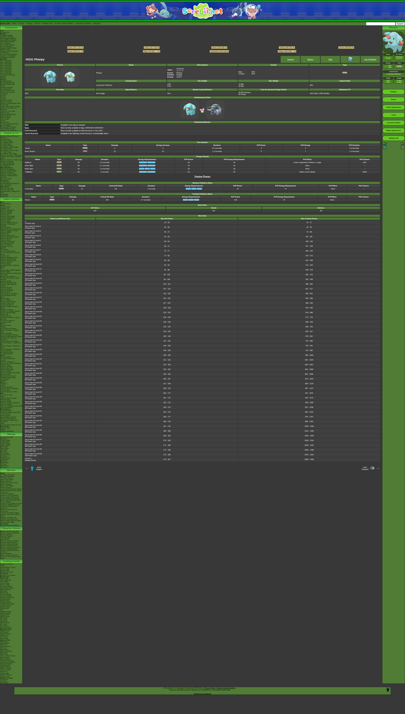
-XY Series (3, 619)
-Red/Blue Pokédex (6, 35)
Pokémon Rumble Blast (8, 313)
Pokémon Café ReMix (7, 216)
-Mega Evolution (5, 589)
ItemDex (3, 76)
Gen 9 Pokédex (370, 59)
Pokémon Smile (5, 240)
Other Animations (6, 185)
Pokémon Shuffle (5, 281)
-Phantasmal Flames (7, 588)
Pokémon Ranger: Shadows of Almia (10, 346)
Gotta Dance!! (4, 539)
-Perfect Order (4, 585)
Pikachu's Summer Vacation (9, 531)
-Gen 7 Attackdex (6, 70)
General (290, 59)
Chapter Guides (5, 443)
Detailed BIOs (4, 442)
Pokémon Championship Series (10, 103)
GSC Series (4, 450)
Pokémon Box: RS (6, 368)
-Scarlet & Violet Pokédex (8, 54)
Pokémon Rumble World (8, 283)
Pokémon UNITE (5, 219)
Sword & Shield (5, 227)
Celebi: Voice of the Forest (9, 483)
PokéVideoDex (5, 182)
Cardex (2, 86)
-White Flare (4, 592)
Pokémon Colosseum (7, 362)
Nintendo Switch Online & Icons (10, 425)
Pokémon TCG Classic (7, 575)
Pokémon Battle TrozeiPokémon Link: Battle (10, 274)
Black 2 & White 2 (6, 300)
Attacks (310, 59)
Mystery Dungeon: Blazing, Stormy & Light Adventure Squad (11, 335)
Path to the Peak (5, 179)
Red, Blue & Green (6, 395)
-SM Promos (4, 635)
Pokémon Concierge (6, 188)
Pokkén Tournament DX (8, 260)
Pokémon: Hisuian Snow (8, 174)
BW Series (3, 461)
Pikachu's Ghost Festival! (8, 542)
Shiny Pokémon (5, 166)
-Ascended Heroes (6, 586)
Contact (29, 23)
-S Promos (3, 681)
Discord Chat (4, 122)
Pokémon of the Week (7, 92)
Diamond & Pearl (5, 325)
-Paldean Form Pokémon (8, 130)
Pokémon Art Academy (7, 276)
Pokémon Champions (7, 210)
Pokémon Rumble (6, 333)
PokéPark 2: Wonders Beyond (10, 311)
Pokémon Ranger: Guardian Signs (9, 331)
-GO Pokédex (4, 53)
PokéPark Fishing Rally (8, 377)
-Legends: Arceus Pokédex (9, 51)
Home (14, 23)
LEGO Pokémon (5, 116)
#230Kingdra (39, 468)
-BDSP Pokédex (5, 49)
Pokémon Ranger (6, 371)
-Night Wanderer (5, 667)
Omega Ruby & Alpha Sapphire (10, 270)
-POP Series (4, 638)
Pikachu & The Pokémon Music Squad (10, 557)
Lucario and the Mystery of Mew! (11, 489)
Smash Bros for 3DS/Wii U (9, 294)
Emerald (3, 360)
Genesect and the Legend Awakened (8, 507)
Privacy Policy (209, 688)
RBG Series (4, 447)
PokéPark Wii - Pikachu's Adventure (8, 338)
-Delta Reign (4, 578)
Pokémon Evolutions (7, 172)
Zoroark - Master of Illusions (9, 498)
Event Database (5, 125)
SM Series (3, 467)
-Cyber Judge (4, 673)
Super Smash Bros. (6, 407)
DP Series (3, 456)
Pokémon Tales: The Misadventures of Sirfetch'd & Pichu (10, 191)
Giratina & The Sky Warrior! (9, 495)
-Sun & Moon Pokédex (7, 45)
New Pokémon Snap (7, 243)
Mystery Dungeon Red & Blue (10, 373)
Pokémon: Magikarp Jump (8, 257)
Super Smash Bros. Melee (8, 392)
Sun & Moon (4, 249)
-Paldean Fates (5, 607)
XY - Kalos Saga (5, 152)
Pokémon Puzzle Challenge (9, 388)
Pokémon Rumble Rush (8, 259)
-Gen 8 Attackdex (6, 72)
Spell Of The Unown (6, 479)
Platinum (3, 327)
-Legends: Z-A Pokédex (8, 56)
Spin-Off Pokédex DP (7, 83)
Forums (22, 23)
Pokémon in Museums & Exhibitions (8, 108)
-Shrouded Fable (5, 602)
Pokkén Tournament (6, 290)
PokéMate (3, 380)
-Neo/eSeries (4, 626)
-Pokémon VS (4, 676)
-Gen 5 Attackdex (6, 67)
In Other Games (5, 414)
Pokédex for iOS (5, 322)
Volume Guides (5, 445)
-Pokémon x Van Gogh (7, 111)
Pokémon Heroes (6, 484)
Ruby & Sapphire (5, 357)
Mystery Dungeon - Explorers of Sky (10, 343)
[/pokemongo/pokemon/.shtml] (202, 54)
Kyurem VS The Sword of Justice (11, 503)
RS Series (3, 451)
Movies (11, 470)
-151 (1, 610)
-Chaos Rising (4, 583)
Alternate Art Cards (6, 572)
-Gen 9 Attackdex (6, 73)
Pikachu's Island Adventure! (9, 544)
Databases (11, 27)
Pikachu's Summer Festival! (9, 541)
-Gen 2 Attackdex (6, 62)
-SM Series (3, 618)
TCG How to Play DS (7, 320)
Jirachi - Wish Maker (7, 486)
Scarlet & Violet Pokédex (64, 23)
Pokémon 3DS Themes (8, 418)
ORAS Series (4, 465)
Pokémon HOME (5, 232)
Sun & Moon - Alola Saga (8, 153)
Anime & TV (11, 133)
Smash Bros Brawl (6, 354)
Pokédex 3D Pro (5, 316)
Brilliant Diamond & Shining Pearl (11, 229)
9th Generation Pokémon (8, 127)
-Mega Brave (4, 649)
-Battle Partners (5, 659)
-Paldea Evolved (5, 613)
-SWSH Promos (5, 634)
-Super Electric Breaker (7, 662)
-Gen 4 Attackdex (6, 65)
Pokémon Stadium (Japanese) (10, 403)
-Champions (4, 94)
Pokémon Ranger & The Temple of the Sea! (10, 491)
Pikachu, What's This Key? (9, 555)
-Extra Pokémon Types (7, 567)
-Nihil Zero (3, 645)
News (2, 30)
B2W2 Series (4, 462)
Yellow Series (4, 448)
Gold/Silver (3, 384)
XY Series (3, 464)
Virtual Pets (4, 422)
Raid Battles (4, 574)
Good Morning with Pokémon (9, 183)
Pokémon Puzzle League (8, 398)
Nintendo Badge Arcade (8, 295)
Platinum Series (5, 458)
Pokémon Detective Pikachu (9, 525)
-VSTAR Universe (6, 675)
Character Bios (5, 139)
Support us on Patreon (202, 694)
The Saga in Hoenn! (6, 145)
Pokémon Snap (5, 399)
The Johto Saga (5, 144)
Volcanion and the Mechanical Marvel (10, 515)
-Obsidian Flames (6, 611)
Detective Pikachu (6, 262)
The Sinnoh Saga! (6, 149)
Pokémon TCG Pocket (7, 224)
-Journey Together (6, 596)
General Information (6, 437)
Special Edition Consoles (8, 417)
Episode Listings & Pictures (9, 136)
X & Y (2, 268)
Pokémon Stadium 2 (6, 387)
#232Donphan (365, 468)
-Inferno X (3, 648)
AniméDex (3, 138)
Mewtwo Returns (5, 481)
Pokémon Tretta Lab (7, 303)
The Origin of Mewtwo (7, 475)
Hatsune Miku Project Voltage (10, 106)
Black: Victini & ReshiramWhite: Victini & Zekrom (10, 500)
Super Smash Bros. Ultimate (9, 265)
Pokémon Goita (5, 428)
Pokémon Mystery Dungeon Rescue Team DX (9, 237)
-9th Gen (3, 95)
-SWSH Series (5, 616)
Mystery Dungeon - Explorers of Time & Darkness (10, 349)
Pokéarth (96, 23)
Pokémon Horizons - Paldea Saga (11, 160)
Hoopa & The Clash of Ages (9, 513)
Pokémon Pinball (5, 401)
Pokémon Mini (4, 390)
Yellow (2, 396)
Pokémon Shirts (5, 117)
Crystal (2, 385)
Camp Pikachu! (5, 538)
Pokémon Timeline (6, 100)
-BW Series (4, 621)
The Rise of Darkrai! (7, 494)
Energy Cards (4, 570)
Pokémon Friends (6, 213)
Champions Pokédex (83, 23)
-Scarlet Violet (4, 615)
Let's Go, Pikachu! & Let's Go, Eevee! (10, 253)
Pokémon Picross (6, 287)
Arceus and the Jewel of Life (9, 497)
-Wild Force (4, 671)
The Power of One (6, 478)
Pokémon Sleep (5, 221)
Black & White (4, 298)
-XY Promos (4, 637)
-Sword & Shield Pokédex (8, 48)
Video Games (11, 199)
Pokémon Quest (5, 264)
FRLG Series (4, 453)
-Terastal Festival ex (7, 660)
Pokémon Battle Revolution (9, 341)
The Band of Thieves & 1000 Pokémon (9, 278)
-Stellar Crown (4, 600)
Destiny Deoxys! (5, 487)
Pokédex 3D (4, 314)
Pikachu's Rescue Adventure (9, 533)
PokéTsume (4, 196)
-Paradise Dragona (6, 664)
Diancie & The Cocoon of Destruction (8, 510)
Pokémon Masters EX (7, 218)
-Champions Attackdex (7, 75)
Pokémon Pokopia (6, 211)
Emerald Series (5, 454)
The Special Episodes (7, 163)
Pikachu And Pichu (6, 534)
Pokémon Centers (6, 102)
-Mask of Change (6, 668)
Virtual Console (5, 415)
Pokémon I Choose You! (8, 517)
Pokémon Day (4, 113)
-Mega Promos (5, 630)
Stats (330, 59)
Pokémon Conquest (6, 309)
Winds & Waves (5, 204)
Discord (37, 23)
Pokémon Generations (7, 169)
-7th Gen (3, 98)
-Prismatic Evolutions (7, 597)
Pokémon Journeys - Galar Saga (11, 155)
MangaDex (3, 439)
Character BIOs (5, 440)
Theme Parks (4, 119)
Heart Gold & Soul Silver (8, 328)
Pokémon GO (4, 215)
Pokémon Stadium (6, 404)
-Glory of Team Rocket (7, 656)
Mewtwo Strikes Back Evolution (10, 520)
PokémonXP (4, 105)
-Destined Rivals (5, 594)
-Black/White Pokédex (7, 41)
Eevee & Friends (5, 553)
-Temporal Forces (6, 605)
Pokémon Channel (6, 366)
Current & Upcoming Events (9, 124)
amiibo (2, 423)
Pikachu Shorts (11, 528)
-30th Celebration (5, 580)
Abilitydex (3, 79)
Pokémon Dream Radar (8, 302)
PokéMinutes (4, 180)
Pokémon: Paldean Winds (8, 175)
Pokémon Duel (5, 292)
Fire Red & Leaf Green (7, 358)
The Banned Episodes (7, 164)
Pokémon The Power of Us (9, 519)
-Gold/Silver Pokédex (7, 37)
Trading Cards (11, 561)
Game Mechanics (6, 89)
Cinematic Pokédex (6, 87)
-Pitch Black (4, 581)
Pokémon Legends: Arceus (9, 230)
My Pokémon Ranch (7, 352)
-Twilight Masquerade (7, 604)
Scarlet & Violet (5, 207)
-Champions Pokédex (7, 57)
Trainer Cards (4, 569)
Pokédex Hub (47, 23)
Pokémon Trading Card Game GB (11, 406)
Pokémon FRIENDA (6, 431)
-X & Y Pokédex (5, 43)
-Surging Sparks (5, 599)
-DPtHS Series (5, 622)
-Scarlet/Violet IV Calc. (7, 90)
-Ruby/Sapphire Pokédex (8, 38)
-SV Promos (4, 632)
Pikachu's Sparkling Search (9, 549)
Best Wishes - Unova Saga (9, 150)
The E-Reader (4, 379)
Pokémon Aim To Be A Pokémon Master (11, 157)
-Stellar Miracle (5, 665)
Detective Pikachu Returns (9, 223)
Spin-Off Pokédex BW (7, 84)
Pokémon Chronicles (7, 161)
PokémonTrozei (5, 374)
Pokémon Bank (5, 271)
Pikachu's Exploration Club (9, 545)
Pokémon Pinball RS (7, 369)
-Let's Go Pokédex (6, 46)
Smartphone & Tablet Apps (9, 420)
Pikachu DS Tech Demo (8, 376)
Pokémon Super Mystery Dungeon (8, 285)
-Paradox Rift (4, 608)
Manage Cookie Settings (226, 688)
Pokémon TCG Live (6, 246)
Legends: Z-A (4, 208)
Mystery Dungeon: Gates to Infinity (9, 307)
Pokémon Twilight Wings (8, 171)
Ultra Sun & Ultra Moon (8, 251)
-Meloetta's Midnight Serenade (10, 505)
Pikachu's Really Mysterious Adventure (9, 551)
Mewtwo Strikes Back (7, 476)
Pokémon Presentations (8, 114)
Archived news (5, 32)
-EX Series (3, 624)
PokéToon (3, 177)
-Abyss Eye (4, 641)
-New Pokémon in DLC (7, 128)
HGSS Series (4, 459)
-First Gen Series (5, 627)
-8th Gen (3, 97)
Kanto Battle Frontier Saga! (9, 147)
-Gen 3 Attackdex (6, 64)
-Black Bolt (3, 591)
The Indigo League (6, 141)
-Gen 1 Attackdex (6, 60)
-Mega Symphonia (6, 651)
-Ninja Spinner (4, 643)
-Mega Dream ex (5, 646)
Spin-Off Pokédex (6, 81)
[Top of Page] (388, 690)
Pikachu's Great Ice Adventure (10, 547)
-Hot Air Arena (4, 657)
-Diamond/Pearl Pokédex (8, 40)
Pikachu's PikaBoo (6, 536)
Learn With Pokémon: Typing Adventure (9, 318)
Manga (11, 434)
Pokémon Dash (5, 365)
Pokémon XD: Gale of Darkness (10, 363)
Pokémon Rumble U (6, 305)
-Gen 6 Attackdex (6, 68)
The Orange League (6, 142)
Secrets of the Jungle (7, 522)
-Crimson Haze (5, 670)
